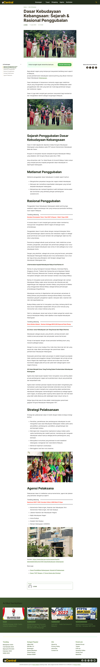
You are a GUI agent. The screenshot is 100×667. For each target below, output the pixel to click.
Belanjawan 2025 (8, 644)
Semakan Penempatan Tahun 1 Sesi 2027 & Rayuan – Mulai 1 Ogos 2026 (47, 217)
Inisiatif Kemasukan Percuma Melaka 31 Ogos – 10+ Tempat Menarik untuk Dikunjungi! (36, 626)
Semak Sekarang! (64, 64)
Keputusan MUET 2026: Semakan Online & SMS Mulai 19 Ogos (45, 502)
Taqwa (78, 646)
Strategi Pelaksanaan (9, 73)
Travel (48, 2)
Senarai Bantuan (32, 650)
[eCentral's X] (88, 660)
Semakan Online (80, 650)
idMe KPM (30, 644)
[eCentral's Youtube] (94, 660)
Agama (62, 2)
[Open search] (96, 2)
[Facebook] (87, 68)
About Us (54, 644)
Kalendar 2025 (7, 651)
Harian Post (79, 652)
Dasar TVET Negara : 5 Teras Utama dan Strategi (45, 573)
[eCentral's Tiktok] (91, 660)
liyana (26, 24)
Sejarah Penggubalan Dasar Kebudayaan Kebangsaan (10, 67)
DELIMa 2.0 (30, 646)
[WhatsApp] (96, 68)
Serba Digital (35, 664)
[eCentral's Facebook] (82, 660)
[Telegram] (93, 68)
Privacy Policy (55, 646)
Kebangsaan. (43, 78)
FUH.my (78, 648)
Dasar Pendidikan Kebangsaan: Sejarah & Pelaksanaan (47, 570)
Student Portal (80, 644)
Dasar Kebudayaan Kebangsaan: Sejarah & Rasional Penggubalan (46, 16)
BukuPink (78, 654)
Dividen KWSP (31, 654)
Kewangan (30, 648)
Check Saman (31, 652)
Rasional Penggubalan (9, 71)
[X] (90, 68)
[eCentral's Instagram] (85, 660)
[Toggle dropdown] (43, 2)
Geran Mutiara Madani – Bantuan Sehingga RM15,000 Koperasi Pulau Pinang (49, 324)
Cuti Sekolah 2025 (8, 646)
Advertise (54, 648)
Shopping (55, 2)
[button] (12, 65)
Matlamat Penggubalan (9, 69)
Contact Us (54, 650)
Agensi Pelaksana (8, 75)
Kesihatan (69, 2)
